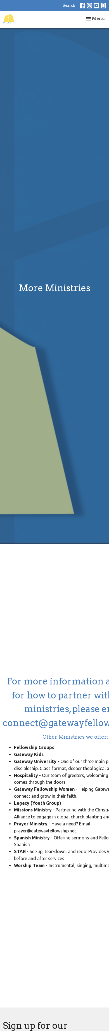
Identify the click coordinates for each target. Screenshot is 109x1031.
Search (69, 5)
